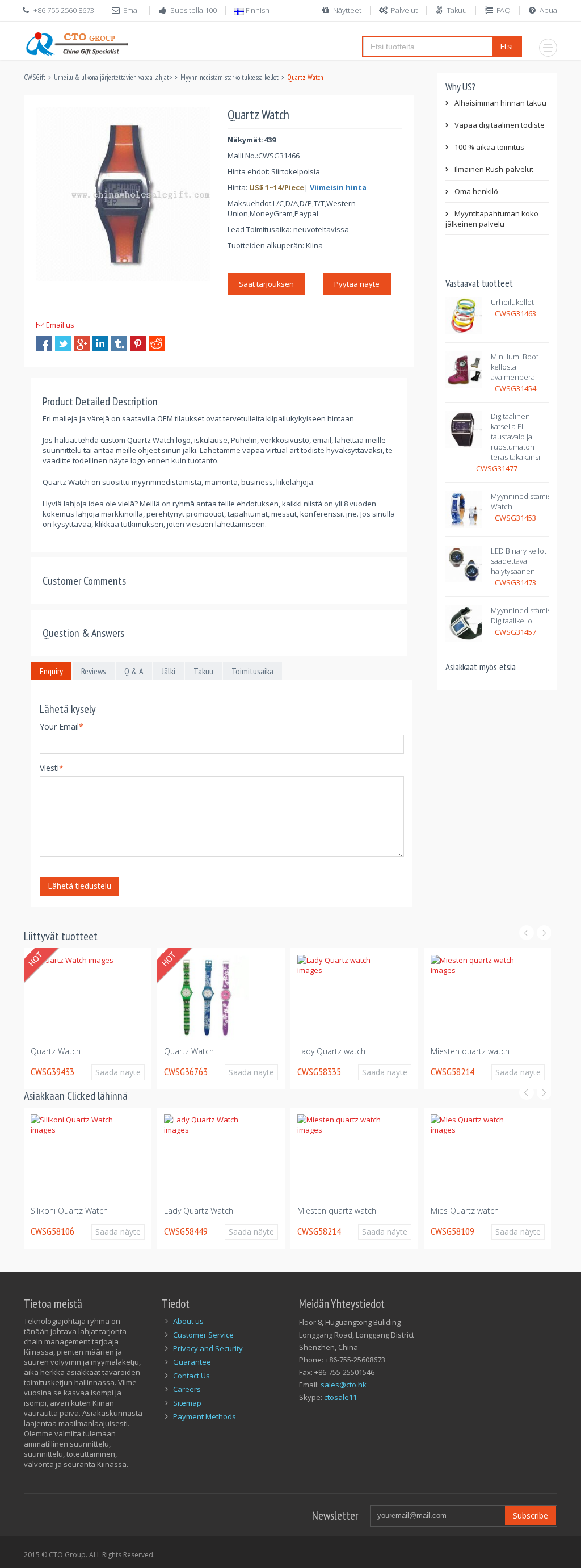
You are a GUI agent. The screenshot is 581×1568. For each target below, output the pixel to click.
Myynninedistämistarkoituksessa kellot (229, 77)
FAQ (503, 10)
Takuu (457, 10)
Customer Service (203, 1335)
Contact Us (191, 1375)
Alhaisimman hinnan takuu (500, 103)
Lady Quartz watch (331, 1051)
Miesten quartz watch (470, 1051)
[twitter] (63, 343)
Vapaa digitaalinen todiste (499, 125)
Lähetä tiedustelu (79, 886)
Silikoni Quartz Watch (69, 1210)
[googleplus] (82, 343)
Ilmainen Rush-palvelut (493, 169)
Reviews (93, 671)
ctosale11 (340, 1397)
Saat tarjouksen (266, 284)
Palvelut (404, 10)
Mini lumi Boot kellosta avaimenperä (514, 366)
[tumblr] (119, 343)
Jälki (168, 671)
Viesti (52, 767)
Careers (187, 1389)
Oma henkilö (476, 191)
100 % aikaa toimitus (489, 147)
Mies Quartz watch (465, 1210)
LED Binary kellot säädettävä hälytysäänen (518, 561)
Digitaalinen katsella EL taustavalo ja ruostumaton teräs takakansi (515, 436)
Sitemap (187, 1403)
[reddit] (157, 343)
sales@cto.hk (344, 1385)
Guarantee (192, 1362)
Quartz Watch (56, 1051)
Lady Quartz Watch (198, 1210)
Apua (548, 10)
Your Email (61, 726)
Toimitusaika (252, 671)
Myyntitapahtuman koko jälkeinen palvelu (491, 218)
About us (188, 1321)
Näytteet (347, 10)
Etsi (506, 46)
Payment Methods (204, 1416)
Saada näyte (118, 1072)
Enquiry (51, 671)
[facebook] (44, 343)
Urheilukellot (512, 302)
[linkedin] (100, 343)
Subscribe (530, 1515)
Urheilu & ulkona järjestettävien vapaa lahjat (111, 77)
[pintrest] (138, 343)
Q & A (134, 671)
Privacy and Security (208, 1348)
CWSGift (34, 77)
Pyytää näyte (357, 284)
